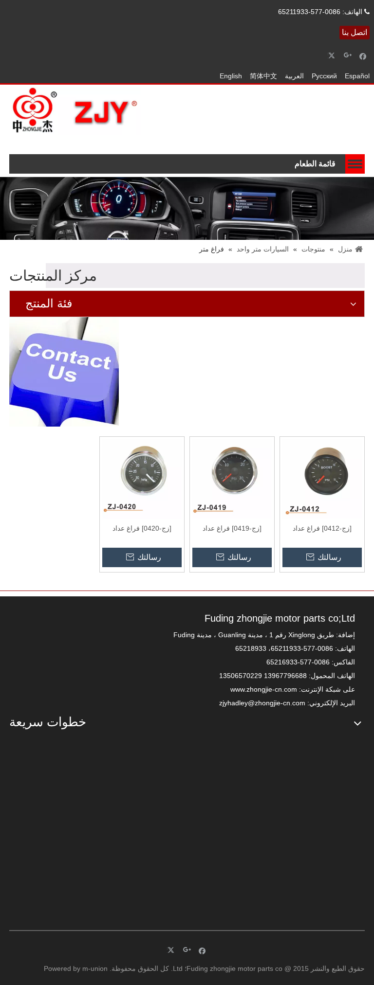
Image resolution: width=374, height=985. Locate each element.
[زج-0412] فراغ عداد (322, 528)
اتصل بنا (354, 32)
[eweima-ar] (97, 825)
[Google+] (348, 56)
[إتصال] (64, 372)
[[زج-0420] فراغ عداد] (142, 478)
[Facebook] (363, 56)
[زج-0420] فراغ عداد (141, 528)
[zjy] (277, 825)
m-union (95, 968)
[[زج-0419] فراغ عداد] (232, 478)
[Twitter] (333, 56)
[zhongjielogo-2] (75, 111)
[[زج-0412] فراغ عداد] (322, 478)
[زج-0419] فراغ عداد (232, 528)
